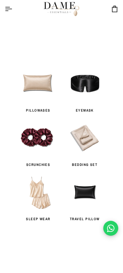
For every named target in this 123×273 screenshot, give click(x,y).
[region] (61, 129)
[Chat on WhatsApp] (110, 228)
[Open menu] (14, 9)
